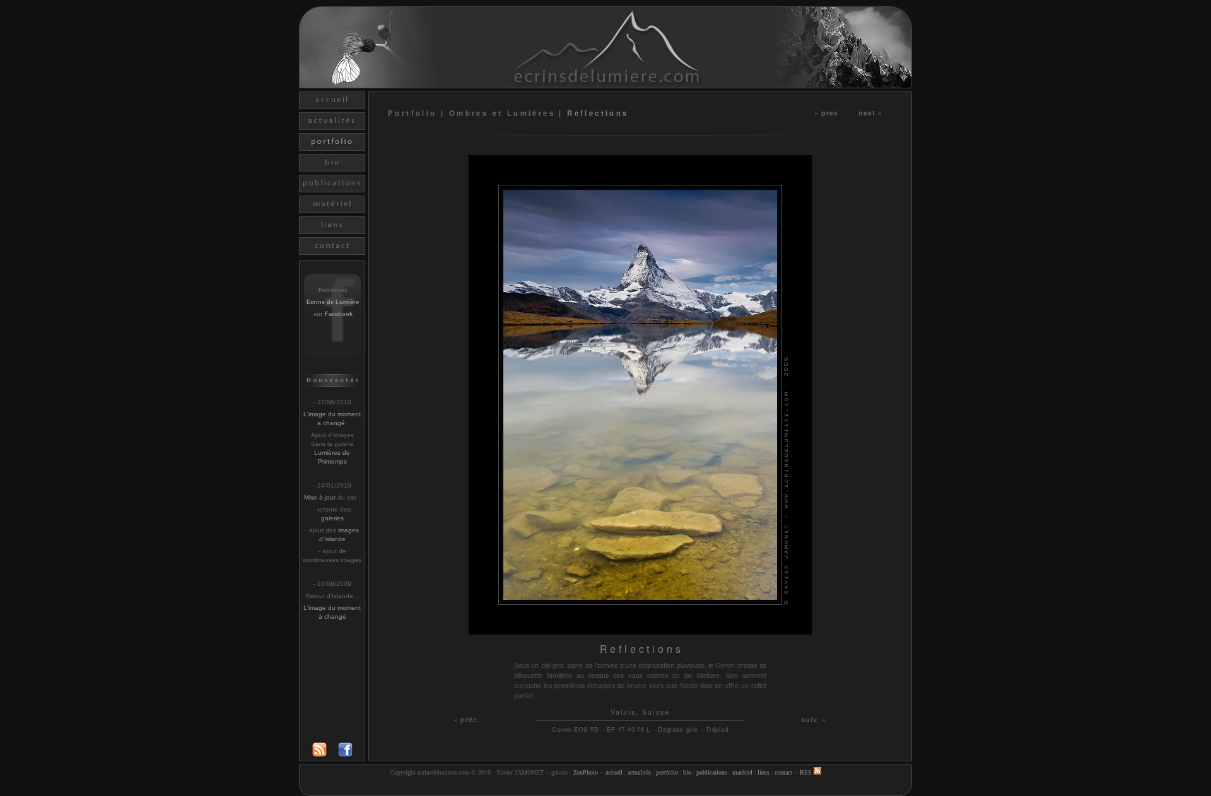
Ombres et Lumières (502, 113)
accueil (614, 772)
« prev (826, 112)
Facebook (339, 314)
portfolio (667, 772)
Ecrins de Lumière (333, 302)
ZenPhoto (585, 772)
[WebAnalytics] (605, 788)
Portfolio (414, 113)
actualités (639, 772)
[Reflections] (640, 631)
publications (711, 772)
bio (687, 772)
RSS (807, 772)
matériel (742, 772)
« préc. (467, 719)
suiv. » (814, 719)
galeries (332, 518)
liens (763, 772)
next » (870, 112)
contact (783, 772)
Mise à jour (320, 497)
